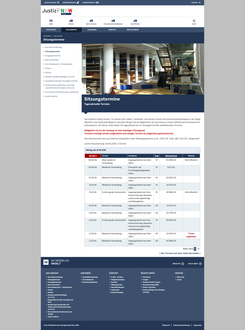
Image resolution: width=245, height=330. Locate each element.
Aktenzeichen (171, 156)
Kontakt (195, 2)
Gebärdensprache (69, 2)
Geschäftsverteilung (90, 277)
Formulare (146, 277)
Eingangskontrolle (52, 56)
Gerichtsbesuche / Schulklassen (58, 64)
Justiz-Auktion (51, 96)
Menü (51, 24)
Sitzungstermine (52, 51)
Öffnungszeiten (116, 285)
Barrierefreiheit (89, 2)
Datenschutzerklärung (181, 325)
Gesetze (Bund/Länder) (151, 282)
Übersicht (180, 277)
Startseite (51, 30)
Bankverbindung (117, 292)
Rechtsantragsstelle (90, 282)
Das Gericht (71, 30)
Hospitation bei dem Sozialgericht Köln (61, 81)
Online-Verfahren (149, 287)
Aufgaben (92, 30)
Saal (157, 156)
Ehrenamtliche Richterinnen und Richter (62, 92)
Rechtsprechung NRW (151, 285)
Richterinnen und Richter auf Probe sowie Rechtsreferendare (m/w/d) (59, 86)
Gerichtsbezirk (88, 280)
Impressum (115, 290)
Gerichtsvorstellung (53, 47)
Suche (194, 24)
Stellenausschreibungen (113, 24)
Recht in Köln (91, 24)
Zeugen (145, 280)
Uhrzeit (92, 156)
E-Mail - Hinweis (117, 277)
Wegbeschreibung (117, 280)
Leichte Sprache (50, 2)
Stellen (48, 72)
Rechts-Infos (133, 30)
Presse (71, 24)
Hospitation (135, 24)
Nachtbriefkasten (117, 287)
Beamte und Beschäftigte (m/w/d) (60, 77)
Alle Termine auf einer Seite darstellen (180, 253)
